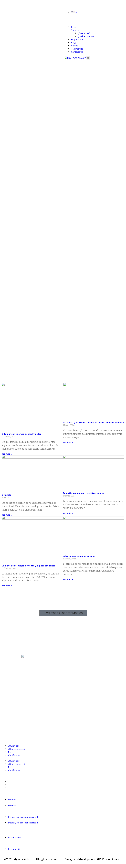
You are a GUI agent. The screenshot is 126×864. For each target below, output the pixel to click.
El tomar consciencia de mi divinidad (22, 433)
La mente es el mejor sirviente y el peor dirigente (28, 565)
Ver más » (7, 454)
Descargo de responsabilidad (23, 816)
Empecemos (77, 39)
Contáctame (77, 51)
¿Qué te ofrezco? (86, 36)
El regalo (6, 494)
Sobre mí (75, 30)
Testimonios (77, 48)
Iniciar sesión (14, 837)
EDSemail (13, 799)
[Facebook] (66, 3)
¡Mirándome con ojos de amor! (79, 556)
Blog (73, 42)
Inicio (73, 27)
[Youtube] (71, 3)
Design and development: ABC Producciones (92, 859)
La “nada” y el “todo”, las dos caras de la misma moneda (93, 422)
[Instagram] (68, 3)
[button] (63, 843)
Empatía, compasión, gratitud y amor (83, 493)
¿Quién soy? (84, 33)
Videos (74, 45)
